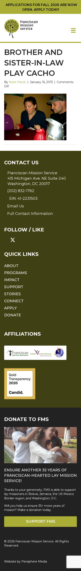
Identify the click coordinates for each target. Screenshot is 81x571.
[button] (6, 239)
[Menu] (73, 30)
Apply (10, 308)
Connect (14, 301)
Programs (15, 273)
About (11, 266)
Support (13, 287)
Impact (12, 280)
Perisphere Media (34, 561)
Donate (12, 315)
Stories (12, 294)
